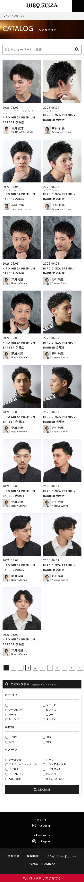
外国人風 (51, 774)
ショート (14, 705)
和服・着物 (15, 779)
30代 (48, 737)
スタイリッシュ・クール (23, 764)
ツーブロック (16, 709)
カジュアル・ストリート (60, 764)
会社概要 (14, 856)
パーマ (12, 714)
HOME (5, 15)
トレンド (14, 719)
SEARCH (43, 789)
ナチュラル (15, 759)
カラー (50, 714)
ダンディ (51, 719)
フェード (51, 705)
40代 (11, 742)
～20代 (12, 737)
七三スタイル (53, 769)
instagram (44, 825)
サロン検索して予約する (43, 878)
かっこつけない (55, 779)
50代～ (50, 742)
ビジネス (51, 709)
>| (80, 668)
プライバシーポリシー (61, 856)
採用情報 (33, 856)
